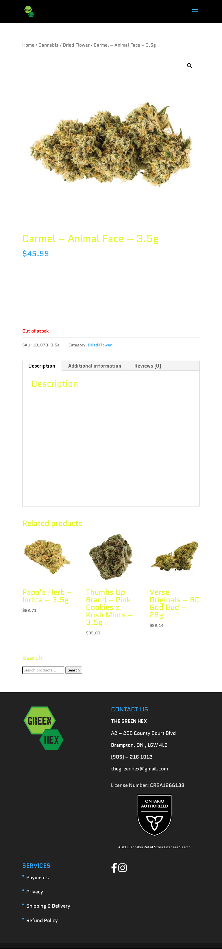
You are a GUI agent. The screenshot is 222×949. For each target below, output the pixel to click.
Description (41, 365)
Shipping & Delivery (48, 905)
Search (74, 670)
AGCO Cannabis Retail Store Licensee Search (154, 847)
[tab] (42, 366)
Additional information (94, 365)
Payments (37, 877)
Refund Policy (42, 920)
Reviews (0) (147, 365)
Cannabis (48, 45)
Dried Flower (76, 45)
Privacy (34, 891)
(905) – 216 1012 (131, 756)
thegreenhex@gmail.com (139, 768)
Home (28, 45)
